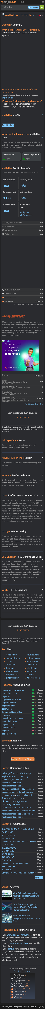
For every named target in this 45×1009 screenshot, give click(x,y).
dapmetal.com (8, 706)
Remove (10, 949)
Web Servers (9, 154)
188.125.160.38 (8, 866)
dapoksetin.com (9, 734)
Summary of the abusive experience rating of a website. (21, 464)
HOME (22, 2)
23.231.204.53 (8, 854)
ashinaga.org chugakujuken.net (17, 795)
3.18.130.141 (7, 860)
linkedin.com (32, 668)
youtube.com (33, 655)
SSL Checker (22, 557)
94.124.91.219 (8, 851)
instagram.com (33, 658)
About (33, 1007)
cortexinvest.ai (9, 727)
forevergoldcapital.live (12, 712)
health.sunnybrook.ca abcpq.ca (17, 814)
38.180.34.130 (8, 845)
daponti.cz (7, 715)
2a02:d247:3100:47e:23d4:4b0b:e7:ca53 (20, 873)
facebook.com (13, 658)
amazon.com (32, 661)
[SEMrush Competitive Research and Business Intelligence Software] (13, 316)
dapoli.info (6, 696)
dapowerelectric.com (11, 699)
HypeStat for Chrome (24, 759)
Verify (22, 589)
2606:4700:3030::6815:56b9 (15, 863)
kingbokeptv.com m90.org (15, 776)
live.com (30, 674)
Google (22, 531)
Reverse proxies (32, 154)
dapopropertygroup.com (13, 690)
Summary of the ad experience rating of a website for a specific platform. (19, 446)
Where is (22, 475)
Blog (20, 1007)
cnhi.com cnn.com (11, 782)
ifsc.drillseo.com (9, 693)
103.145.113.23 (8, 835)
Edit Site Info (8, 125)
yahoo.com (32, 671)
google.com (11, 655)
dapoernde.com (9, 702)
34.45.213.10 (7, 832)
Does (22, 495)
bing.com (10, 668)
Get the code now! (22, 971)
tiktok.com (11, 664)
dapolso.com (8, 724)
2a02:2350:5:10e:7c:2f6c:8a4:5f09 (18, 829)
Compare (34, 7)
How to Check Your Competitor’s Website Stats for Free (27, 919)
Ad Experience (22, 440)
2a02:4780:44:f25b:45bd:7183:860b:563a (21, 841)
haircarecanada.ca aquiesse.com (18, 789)
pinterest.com (12, 678)
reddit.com (32, 664)
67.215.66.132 (7, 98)
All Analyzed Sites (9, 1007)
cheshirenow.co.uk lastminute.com (19, 811)
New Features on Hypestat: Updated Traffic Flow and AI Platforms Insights (25, 907)
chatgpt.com (12, 671)
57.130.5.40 (7, 870)
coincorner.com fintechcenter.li (17, 792)
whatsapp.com (33, 678)
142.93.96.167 (8, 857)
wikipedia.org (12, 674)
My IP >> (39, 878)
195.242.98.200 (9, 848)
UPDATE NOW (22, 417)
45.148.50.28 (8, 838)
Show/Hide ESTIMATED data (19, 935)
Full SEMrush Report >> (34, 404)
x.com (9, 661)
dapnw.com (7, 709)
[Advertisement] (22, 63)
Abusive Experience (22, 457)
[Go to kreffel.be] (34, 15)
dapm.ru (5, 731)
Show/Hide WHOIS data (17, 943)
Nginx (8, 159)
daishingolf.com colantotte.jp (16, 773)
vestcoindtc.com (9, 721)
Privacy (26, 1007)
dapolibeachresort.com (12, 718)
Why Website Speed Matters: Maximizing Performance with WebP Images (26, 896)
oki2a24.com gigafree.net (15, 801)
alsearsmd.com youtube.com (16, 807)
